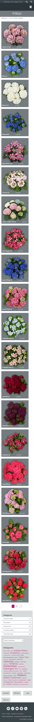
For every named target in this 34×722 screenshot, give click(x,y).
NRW (14, 675)
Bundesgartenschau (10, 657)
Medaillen (14, 673)
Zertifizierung (15, 684)
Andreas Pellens (21, 651)
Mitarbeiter (20, 673)
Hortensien (10, 666)
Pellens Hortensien (12, 678)
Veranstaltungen (8, 634)
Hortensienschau (21, 666)
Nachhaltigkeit (7, 675)
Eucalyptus (6, 659)
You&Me (26, 682)
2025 (12, 651)
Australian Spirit (7, 655)
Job (19, 669)
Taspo (29, 680)
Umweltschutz (8, 682)
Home (16, 2)
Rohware (5, 680)
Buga (22, 655)
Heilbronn (5, 664)
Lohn (20, 671)
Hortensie (21, 664)
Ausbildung (15, 653)
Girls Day (23, 662)
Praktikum (24, 678)
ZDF (4, 684)
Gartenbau (8, 662)
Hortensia (13, 664)
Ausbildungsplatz (24, 653)
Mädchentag (27, 673)
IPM (16, 669)
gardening (20, 659)
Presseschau (7, 626)
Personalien (6, 622)
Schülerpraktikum (22, 680)
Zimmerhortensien (24, 684)
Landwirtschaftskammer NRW (11, 671)
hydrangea (8, 669)
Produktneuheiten (8, 630)
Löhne (24, 671)
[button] (23, 716)
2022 (4, 651)
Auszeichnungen (8, 618)
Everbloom (12, 659)
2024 (8, 651)
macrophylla (7, 673)
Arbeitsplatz (6, 653)
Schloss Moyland (12, 680)
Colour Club (23, 657)
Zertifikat (9, 684)
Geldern (17, 662)
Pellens (21, 675)
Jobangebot (24, 669)
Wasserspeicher (18, 682)
